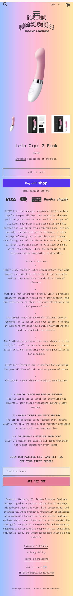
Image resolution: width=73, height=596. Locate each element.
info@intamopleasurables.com (36, 572)
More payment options (36, 190)
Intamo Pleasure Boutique (46, 588)
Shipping (21, 159)
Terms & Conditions (36, 558)
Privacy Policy (36, 552)
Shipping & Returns (36, 546)
